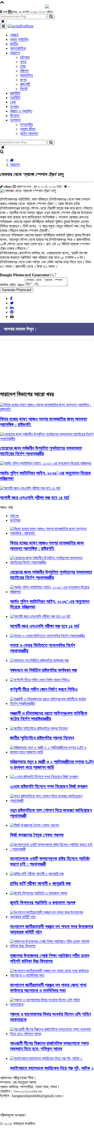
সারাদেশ (15, 165)
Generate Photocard (16, 290)
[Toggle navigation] (3, 26)
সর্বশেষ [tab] (14, 516)
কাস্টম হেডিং (12, 285)
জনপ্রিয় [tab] (15, 520)
